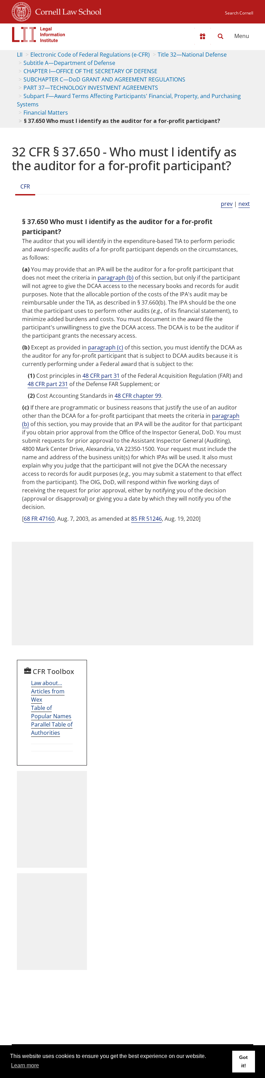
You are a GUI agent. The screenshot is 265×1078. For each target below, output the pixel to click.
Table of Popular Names (51, 712)
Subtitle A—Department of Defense (69, 63)
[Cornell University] (21, 10)
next (244, 204)
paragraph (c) (105, 347)
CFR (25, 186)
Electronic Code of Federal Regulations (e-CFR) (90, 54)
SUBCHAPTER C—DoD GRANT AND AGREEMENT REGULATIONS (104, 79)
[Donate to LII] (202, 36)
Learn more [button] (25, 1065)
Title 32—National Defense (192, 54)
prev (227, 204)
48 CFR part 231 (48, 384)
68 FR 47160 (39, 518)
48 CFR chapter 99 (138, 396)
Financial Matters (45, 112)
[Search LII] (220, 36)
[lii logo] (38, 34)
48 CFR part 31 (101, 375)
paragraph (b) (116, 277)
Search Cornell (239, 13)
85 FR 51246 (146, 518)
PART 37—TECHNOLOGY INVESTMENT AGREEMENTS (90, 88)
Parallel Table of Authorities (51, 729)
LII (19, 54)
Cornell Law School (66, 10)
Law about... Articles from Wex (48, 691)
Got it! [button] (243, 1061)
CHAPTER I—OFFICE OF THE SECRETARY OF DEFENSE (90, 71)
